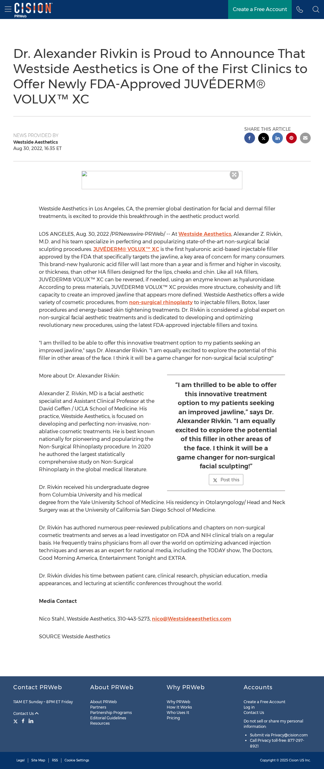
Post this (230, 480)
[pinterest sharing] (291, 139)
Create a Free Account (260, 9)
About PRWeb (103, 701)
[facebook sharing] (249, 139)
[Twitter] (16, 721)
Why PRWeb (178, 701)
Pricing (173, 718)
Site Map (38, 760)
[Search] (316, 9)
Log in (249, 707)
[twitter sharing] (263, 139)
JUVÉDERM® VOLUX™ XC (126, 249)
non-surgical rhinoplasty (161, 302)
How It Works (179, 707)
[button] (162, 173)
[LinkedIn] (31, 721)
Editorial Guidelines (108, 718)
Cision (294, 760)
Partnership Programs (111, 712)
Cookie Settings (77, 760)
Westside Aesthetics (204, 234)
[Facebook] (23, 721)
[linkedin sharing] (277, 139)
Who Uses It (178, 712)
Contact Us (24, 713)
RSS (55, 760)
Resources (100, 723)
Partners (98, 707)
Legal (20, 760)
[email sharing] (305, 139)
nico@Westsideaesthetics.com (191, 619)
